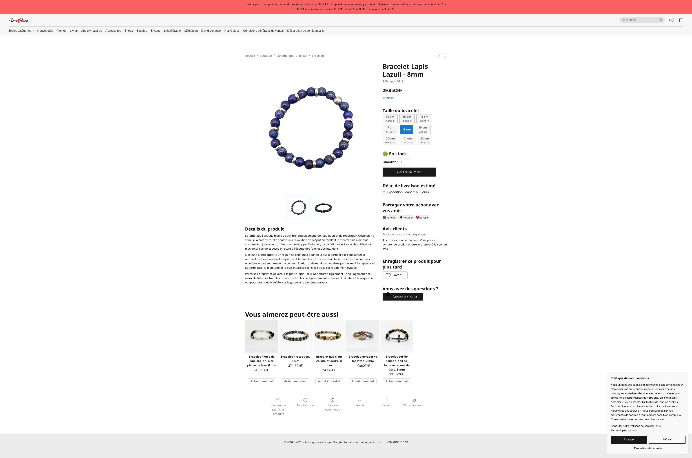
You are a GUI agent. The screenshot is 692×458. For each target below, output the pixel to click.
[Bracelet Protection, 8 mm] (295, 336)
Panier (386, 405)
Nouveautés (45, 30)
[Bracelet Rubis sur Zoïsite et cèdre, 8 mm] (329, 336)
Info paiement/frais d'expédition (340, 449)
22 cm (424, 140)
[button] (19, 19)
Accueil (250, 56)
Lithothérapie (172, 30)
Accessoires (113, 30)
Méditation (191, 30)
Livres (74, 30)
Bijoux (129, 30)
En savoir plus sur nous (624, 430)
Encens (155, 30)
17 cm (390, 129)
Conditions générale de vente (262, 449)
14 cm (389, 118)
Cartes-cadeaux (414, 405)
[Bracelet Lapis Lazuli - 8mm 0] (298, 207)
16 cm (424, 118)
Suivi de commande (332, 407)
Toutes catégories (20, 30)
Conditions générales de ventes (263, 30)
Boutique (266, 56)
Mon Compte (305, 405)
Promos (61, 30)
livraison (388, 98)
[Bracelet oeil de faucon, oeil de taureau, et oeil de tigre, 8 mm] (396, 336)
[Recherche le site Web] (660, 19)
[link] (648, 447)
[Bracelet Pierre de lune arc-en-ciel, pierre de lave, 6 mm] (261, 336)
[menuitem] (439, 56)
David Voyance (211, 30)
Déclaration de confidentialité (306, 30)
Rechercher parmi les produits (278, 409)
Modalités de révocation (377, 449)
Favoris (359, 405)
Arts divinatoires (91, 30)
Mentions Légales (404, 449)
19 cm (423, 129)
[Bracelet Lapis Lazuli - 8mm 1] (323, 207)
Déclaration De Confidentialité (300, 449)
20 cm (390, 140)
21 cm (407, 140)
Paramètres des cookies (433, 449)
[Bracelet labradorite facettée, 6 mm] (362, 336)
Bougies (141, 30)
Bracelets (318, 56)
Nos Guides (231, 30)
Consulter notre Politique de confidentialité (636, 426)
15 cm (407, 118)
